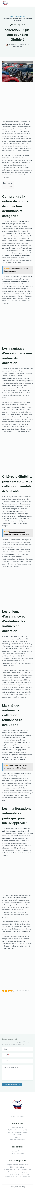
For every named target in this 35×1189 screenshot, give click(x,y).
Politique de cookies (17, 1139)
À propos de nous (17, 1116)
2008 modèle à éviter (17, 1167)
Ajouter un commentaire (12, 1067)
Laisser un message (17, 1153)
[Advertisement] (17, 102)
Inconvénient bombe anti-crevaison (17, 1177)
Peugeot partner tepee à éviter (17, 1165)
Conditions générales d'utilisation (17, 1132)
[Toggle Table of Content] (10, 186)
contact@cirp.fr (17, 1151)
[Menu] (32, 3)
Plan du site (17, 1135)
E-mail (6, 1055)
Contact (17, 1137)
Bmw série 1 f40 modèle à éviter (17, 1174)
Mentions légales (17, 1127)
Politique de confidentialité (17, 1130)
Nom (6, 1049)
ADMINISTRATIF (17, 47)
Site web (6, 1061)
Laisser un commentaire (12, 1084)
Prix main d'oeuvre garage (17, 1172)
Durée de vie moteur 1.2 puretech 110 (17, 1169)
